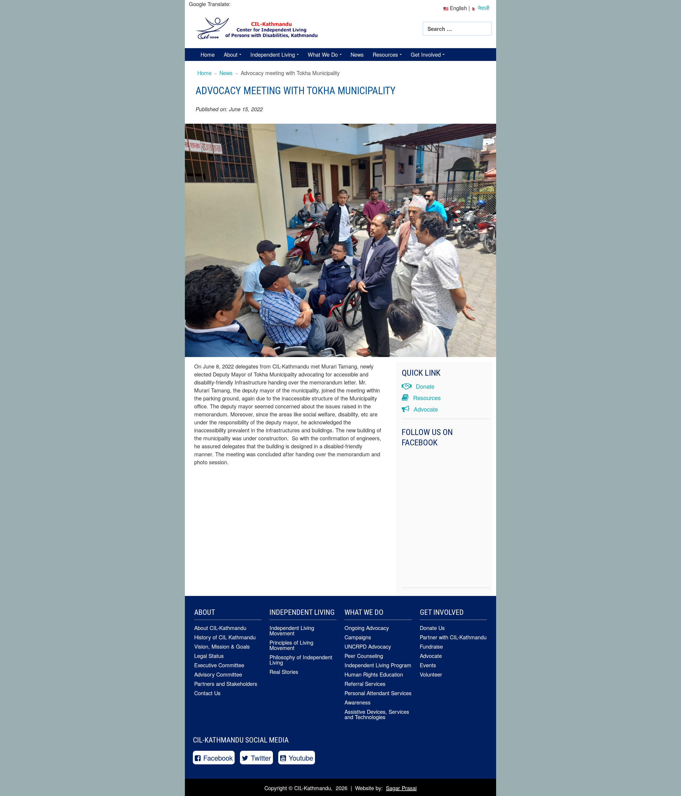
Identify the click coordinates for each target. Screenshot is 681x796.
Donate (424, 386)
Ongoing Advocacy (366, 628)
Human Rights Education (373, 674)
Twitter (261, 757)
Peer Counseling (363, 656)
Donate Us (432, 628)
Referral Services (364, 683)
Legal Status (209, 656)
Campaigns (357, 637)
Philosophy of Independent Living (300, 659)
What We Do (323, 54)
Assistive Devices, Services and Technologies (376, 714)
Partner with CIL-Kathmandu (453, 637)
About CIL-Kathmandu (220, 628)
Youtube (301, 757)
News (357, 54)
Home (208, 54)
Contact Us (207, 693)
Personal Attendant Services (378, 693)
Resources (385, 54)
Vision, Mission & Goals (222, 646)
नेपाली (482, 8)
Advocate (425, 409)
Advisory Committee (218, 674)
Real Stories (283, 671)
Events (428, 665)
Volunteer (431, 674)
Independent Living (272, 54)
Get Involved (426, 54)
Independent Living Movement (291, 630)
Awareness (357, 702)
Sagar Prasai (401, 788)
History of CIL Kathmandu (225, 637)
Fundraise (431, 646)
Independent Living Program (377, 665)
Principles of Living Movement (291, 645)
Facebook (218, 757)
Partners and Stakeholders (225, 683)
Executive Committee (219, 665)
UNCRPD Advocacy (367, 646)
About (231, 54)
